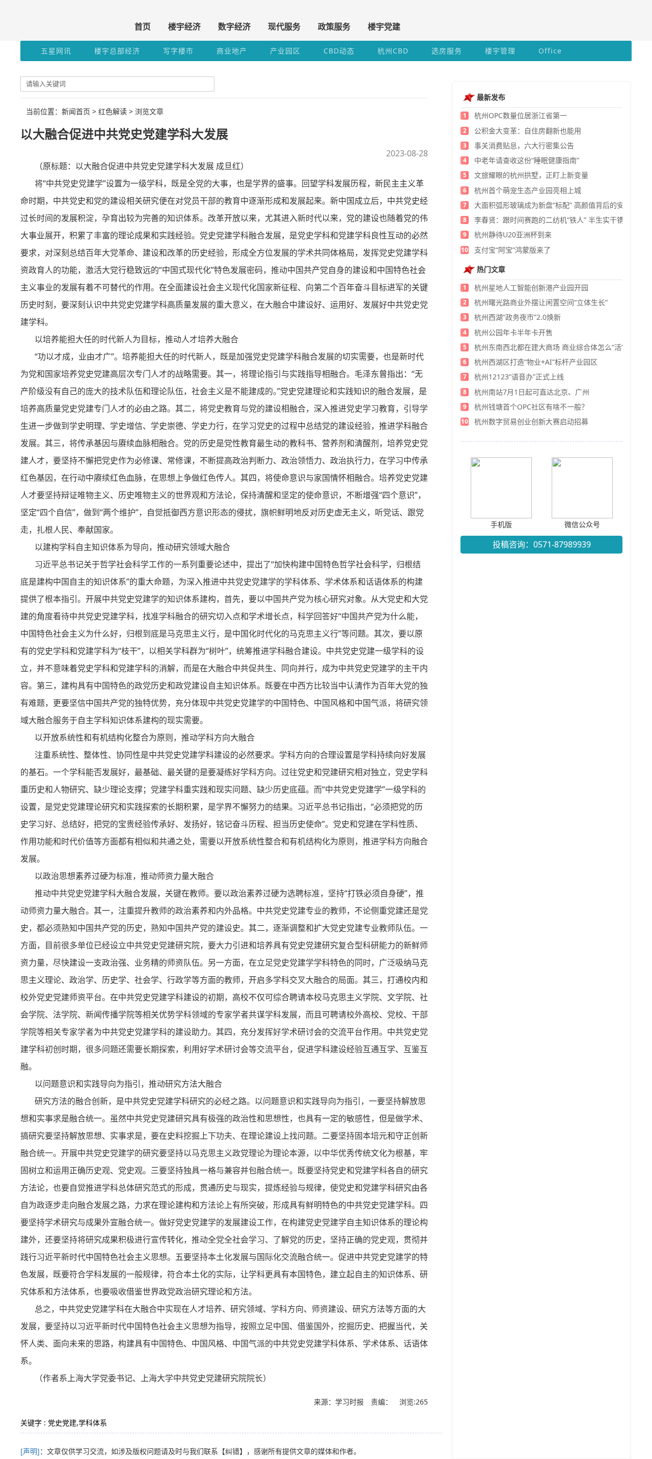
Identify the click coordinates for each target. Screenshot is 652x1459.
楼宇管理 (500, 51)
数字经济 (234, 26)
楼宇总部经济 (117, 51)
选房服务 (446, 51)
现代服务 (284, 26)
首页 (142, 26)
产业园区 (285, 51)
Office (550, 51)
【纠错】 (232, 1451)
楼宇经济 (184, 26)
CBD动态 (339, 51)
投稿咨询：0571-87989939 (542, 544)
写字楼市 (178, 51)
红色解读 (112, 111)
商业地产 (231, 51)
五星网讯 (56, 51)
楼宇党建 (384, 26)
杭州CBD (393, 51)
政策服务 (334, 26)
